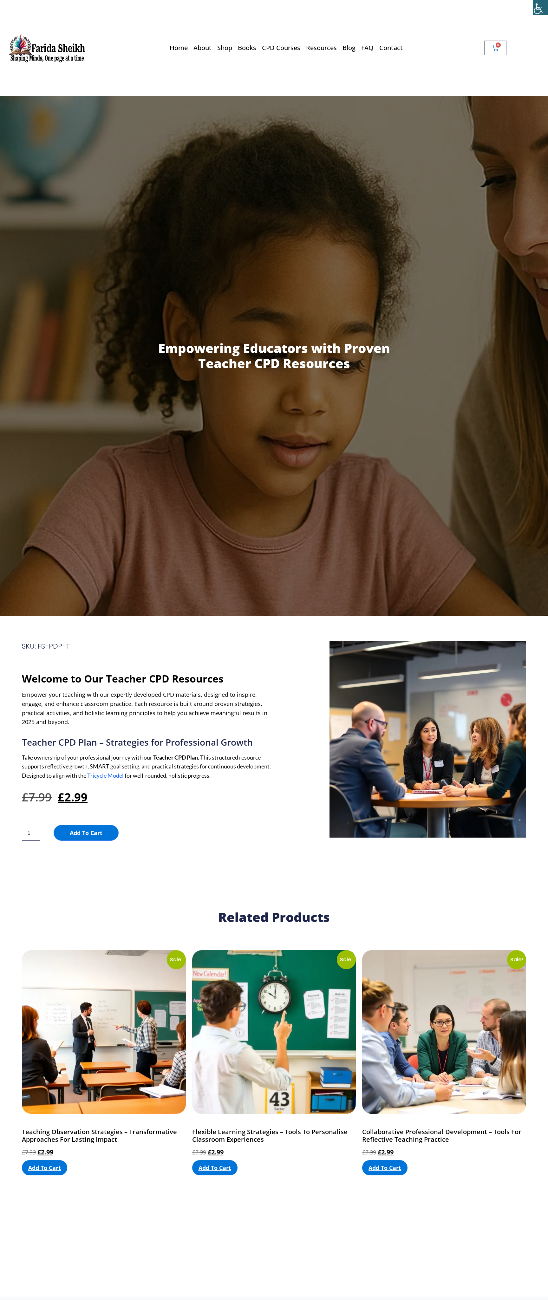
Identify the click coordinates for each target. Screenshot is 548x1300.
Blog (349, 48)
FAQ (367, 48)
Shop (224, 48)
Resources (321, 48)
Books (247, 48)
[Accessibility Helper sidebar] (540, 7)
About (202, 48)
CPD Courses (281, 48)
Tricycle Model (105, 775)
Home (179, 48)
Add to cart (86, 833)
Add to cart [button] (44, 1168)
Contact (391, 48)
